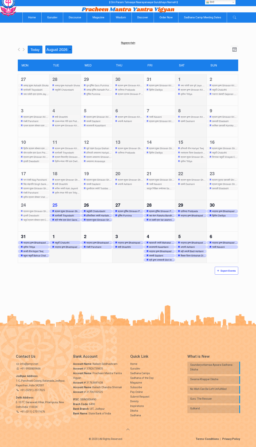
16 (212, 142)
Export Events (228, 270)
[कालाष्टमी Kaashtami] (96, 125)
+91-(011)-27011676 (32, 411)
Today (35, 49)
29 (86, 79)
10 (23, 142)
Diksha (134, 410)
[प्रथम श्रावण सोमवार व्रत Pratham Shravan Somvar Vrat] (33, 125)
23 (212, 173)
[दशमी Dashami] (191, 121)
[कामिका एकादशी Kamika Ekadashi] (222, 125)
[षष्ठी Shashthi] (65, 117)
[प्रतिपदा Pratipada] (128, 90)
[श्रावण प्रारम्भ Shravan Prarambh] (128, 94)
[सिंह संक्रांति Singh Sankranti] (33, 184)
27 (23, 79)
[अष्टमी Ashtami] (128, 121)
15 (180, 142)
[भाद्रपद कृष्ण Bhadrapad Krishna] (191, 215)
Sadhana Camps (140, 373)
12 (86, 142)
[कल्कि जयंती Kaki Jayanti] (65, 188)
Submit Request (139, 396)
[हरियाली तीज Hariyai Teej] (191, 148)
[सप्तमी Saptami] (96, 121)
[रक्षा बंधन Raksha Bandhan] (159, 215)
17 (23, 173)
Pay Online (136, 391)
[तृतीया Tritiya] (191, 94)
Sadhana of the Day (142, 377)
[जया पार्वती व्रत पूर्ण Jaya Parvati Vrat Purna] (191, 85)
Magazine (136, 382)
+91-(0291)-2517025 (32, 390)
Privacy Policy (230, 438)
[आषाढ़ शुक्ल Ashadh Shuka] (33, 85)
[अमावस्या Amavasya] (96, 161)
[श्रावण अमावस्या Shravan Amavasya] (96, 157)
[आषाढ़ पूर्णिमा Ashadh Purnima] (96, 90)
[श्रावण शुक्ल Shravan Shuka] (128, 148)
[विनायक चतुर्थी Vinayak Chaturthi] (222, 157)
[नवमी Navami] (159, 117)
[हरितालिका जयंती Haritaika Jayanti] (96, 215)
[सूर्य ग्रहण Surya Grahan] (96, 148)
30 (117, 79)
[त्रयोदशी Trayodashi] (33, 90)
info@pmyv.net (29, 363)
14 (149, 142)
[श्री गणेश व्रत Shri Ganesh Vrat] (65, 220)
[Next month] (24, 49)
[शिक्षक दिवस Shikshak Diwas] (191, 255)
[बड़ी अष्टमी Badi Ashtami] (191, 251)
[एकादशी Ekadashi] (222, 121)
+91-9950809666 (30, 368)
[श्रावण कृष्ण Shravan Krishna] (128, 85)
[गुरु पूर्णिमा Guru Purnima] (96, 85)
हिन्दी (211, 2)
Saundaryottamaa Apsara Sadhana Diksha (211, 367)
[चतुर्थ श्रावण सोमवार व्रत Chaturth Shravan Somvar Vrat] (33, 220)
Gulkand (195, 408)
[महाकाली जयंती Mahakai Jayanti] (159, 242)
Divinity (134, 401)
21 (149, 173)
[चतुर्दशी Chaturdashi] (65, 90)
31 (149, 79)
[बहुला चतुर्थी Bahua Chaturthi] (33, 255)
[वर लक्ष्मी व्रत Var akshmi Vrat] (159, 220)
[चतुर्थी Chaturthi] (222, 90)
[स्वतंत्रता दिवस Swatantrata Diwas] (191, 152)
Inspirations (137, 406)
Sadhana (135, 415)
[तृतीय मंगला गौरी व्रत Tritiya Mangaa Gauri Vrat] (65, 192)
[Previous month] (19, 49)
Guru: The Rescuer (201, 398)
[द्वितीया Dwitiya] (159, 90)
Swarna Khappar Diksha (204, 379)
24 (23, 205)
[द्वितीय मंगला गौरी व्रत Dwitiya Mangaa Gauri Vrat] (65, 161)
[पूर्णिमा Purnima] (96, 94)
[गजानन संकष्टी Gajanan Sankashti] (222, 94)
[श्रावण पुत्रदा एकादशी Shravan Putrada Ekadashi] (222, 180)
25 (54, 205)
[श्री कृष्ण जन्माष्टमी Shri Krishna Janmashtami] (159, 260)
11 (54, 142)
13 (117, 142)
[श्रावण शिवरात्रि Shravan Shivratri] (65, 157)
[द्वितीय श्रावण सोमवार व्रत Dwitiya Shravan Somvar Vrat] (33, 148)
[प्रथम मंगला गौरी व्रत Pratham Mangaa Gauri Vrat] (65, 121)
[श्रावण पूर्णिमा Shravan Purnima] (128, 211)
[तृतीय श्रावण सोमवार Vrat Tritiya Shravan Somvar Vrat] (33, 197)
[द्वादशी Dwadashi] (33, 161)
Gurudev (135, 368)
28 (54, 79)
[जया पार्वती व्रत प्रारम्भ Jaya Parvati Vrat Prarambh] (33, 94)
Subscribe (136, 387)
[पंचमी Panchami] (33, 121)
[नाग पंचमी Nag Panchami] (33, 180)
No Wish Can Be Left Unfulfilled (208, 388)
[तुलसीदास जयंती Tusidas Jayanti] (96, 188)
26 (86, 205)
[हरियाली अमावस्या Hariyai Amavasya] (96, 152)
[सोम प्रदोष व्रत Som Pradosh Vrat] (33, 152)
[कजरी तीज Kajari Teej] (33, 251)
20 (117, 173)
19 (86, 173)
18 (54, 173)
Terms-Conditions (208, 438)
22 (180, 173)
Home (133, 363)
